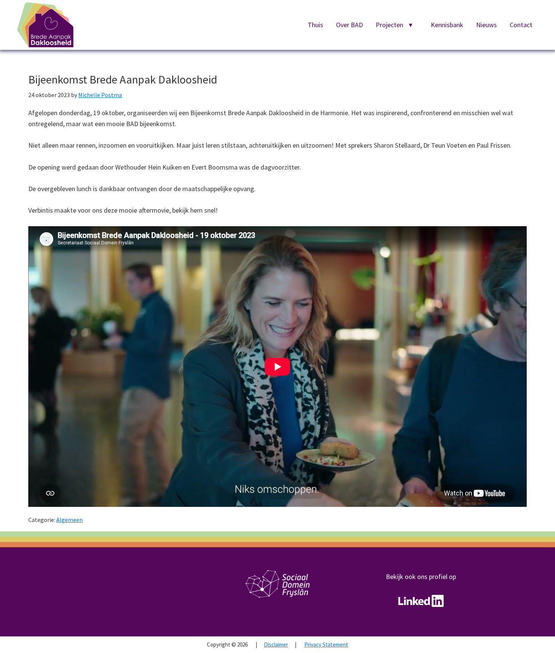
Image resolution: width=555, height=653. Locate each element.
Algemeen (69, 519)
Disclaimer (276, 644)
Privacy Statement (326, 644)
